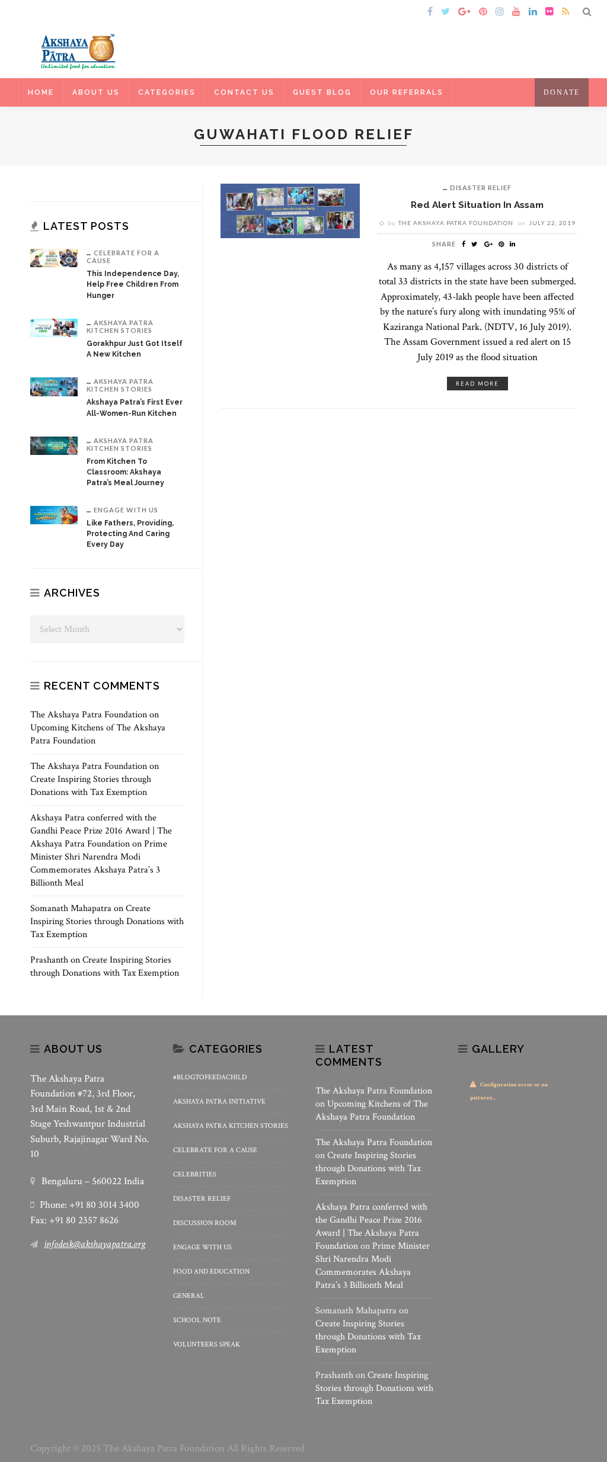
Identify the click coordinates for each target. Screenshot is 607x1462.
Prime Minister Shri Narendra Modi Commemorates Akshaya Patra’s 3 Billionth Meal (98, 863)
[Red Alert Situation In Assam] (290, 210)
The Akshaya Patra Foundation (455, 222)
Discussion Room (205, 1223)
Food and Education (211, 1271)
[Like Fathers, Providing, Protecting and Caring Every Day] (54, 514)
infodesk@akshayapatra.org (94, 1244)
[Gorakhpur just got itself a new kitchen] (54, 327)
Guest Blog (322, 92)
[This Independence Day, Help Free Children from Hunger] (54, 257)
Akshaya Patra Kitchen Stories (120, 326)
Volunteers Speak (206, 1344)
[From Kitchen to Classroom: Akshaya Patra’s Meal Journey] (54, 445)
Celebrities (194, 1174)
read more (477, 383)
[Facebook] (430, 12)
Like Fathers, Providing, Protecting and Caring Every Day (130, 534)
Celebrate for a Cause (123, 256)
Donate (562, 92)
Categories (167, 92)
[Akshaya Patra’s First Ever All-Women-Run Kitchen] (54, 386)
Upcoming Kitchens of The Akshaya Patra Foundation (371, 1110)
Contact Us (244, 92)
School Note (197, 1320)
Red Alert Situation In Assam (477, 204)
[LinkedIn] (533, 12)
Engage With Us (126, 510)
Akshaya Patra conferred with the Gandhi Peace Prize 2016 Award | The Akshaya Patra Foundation (101, 831)
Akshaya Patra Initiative (219, 1101)
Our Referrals (406, 92)
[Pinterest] (483, 12)
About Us (96, 92)
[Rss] (566, 12)
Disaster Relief (481, 187)
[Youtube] (516, 12)
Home (47, 12)
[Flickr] (549, 12)
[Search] (587, 12)
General (189, 1295)
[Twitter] (445, 12)
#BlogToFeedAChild (210, 1077)
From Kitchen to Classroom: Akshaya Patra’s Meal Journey (125, 472)
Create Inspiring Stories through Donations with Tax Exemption (90, 786)
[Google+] (464, 12)
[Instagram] (499, 12)
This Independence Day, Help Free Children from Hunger (133, 284)
